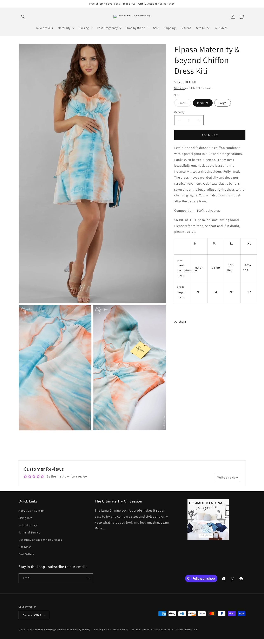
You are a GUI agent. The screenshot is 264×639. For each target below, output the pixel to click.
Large (222, 103)
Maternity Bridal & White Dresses (40, 540)
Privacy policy (120, 629)
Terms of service (140, 629)
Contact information (186, 629)
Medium (202, 103)
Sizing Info (26, 518)
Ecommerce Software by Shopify (72, 629)
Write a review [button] (227, 477)
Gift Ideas (25, 547)
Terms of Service (29, 532)
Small (185, 104)
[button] (23, 16)
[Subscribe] (88, 578)
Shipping (179, 87)
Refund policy (28, 525)
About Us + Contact (32, 511)
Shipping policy (162, 629)
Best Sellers (26, 554)
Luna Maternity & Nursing (41, 629)
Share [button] (182, 321)
